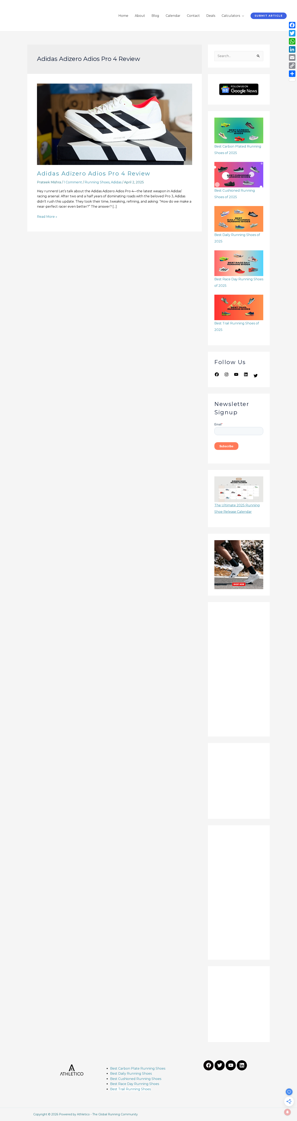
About (140, 16)
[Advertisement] (238, 669)
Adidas (116, 182)
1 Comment (73, 182)
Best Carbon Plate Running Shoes (137, 1068)
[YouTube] (236, 376)
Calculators (231, 16)
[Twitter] (255, 377)
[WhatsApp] (292, 41)
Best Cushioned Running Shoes (136, 1079)
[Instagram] (226, 376)
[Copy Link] (292, 66)
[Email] (292, 57)
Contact (193, 16)
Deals (210, 16)
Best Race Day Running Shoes (134, 1084)
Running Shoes (97, 182)
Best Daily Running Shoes (131, 1073)
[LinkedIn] (245, 376)
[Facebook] (216, 376)
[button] (269, 16)
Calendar (173, 16)
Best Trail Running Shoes (130, 1089)
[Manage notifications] (287, 1112)
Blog (155, 16)
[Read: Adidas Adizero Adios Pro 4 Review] (114, 124)
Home (123, 16)
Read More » (47, 216)
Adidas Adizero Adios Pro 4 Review (94, 173)
